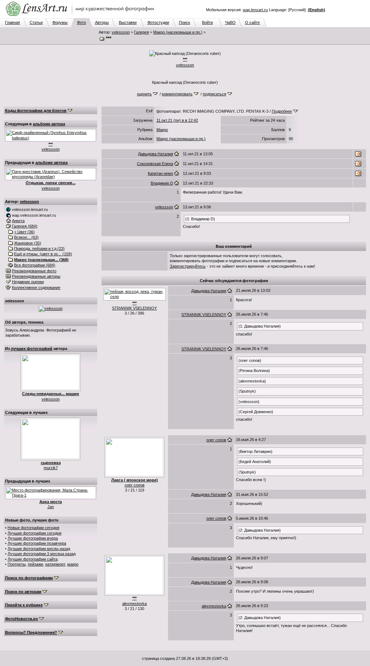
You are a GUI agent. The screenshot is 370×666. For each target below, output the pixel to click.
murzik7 (51, 468)
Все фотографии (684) (34, 265)
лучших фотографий (31, 348)
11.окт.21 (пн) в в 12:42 (177, 120)
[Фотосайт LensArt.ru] (81, 16)
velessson (121, 32)
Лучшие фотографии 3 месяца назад (42, 554)
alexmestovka (134, 603)
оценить (144, 94)
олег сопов (135, 485)
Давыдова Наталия (155, 154)
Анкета (18, 221)
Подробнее (282, 111)
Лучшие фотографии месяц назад (39, 548)
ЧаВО (230, 22)
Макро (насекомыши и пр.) (177, 32)
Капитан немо (160, 173)
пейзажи (35, 564)
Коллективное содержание (36, 287)
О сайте (252, 22)
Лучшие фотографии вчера (33, 538)
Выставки (128, 22)
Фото (81, 22)
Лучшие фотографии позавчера (37, 543)
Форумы (60, 22)
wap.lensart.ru (255, 10)
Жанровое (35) (27, 243)
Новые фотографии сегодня (33, 528)
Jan (50, 507)
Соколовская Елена (155, 163)
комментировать (177, 94)
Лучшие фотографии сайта (32, 559)
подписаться (214, 94)
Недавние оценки (28, 282)
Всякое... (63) (26, 237)
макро (72, 564)
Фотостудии (158, 22)
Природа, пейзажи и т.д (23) (39, 248)
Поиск (184, 22)
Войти (207, 22)
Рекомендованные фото (34, 271)
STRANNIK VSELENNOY (134, 308)
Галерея (141, 32)
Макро (162, 129)
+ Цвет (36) (24, 232)
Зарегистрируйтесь (188, 266)
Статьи (36, 22)
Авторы (102, 22)
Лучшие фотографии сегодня (34, 533)
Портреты (17, 564)
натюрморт (55, 564)
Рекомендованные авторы (36, 276)
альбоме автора (49, 124)
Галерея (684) (24, 226)
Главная (12, 22)
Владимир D (162, 183)
